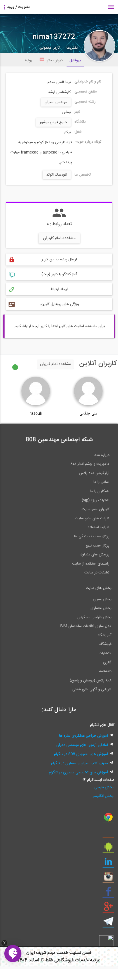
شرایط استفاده (98, 527)
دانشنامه (105, 671)
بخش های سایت (98, 588)
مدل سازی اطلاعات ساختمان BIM (85, 626)
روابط (28, 60)
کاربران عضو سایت (95, 509)
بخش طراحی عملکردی (94, 617)
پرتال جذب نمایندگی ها (91, 536)
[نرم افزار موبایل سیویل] (108, 849)
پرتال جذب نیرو (97, 546)
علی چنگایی (88, 413)
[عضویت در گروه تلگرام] (108, 923)
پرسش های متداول (94, 554)
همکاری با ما (99, 491)
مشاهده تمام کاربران (59, 238)
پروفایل (75, 60)
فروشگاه (105, 644)
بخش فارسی (103, 787)
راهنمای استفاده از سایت (90, 564)
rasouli (36, 413)
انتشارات (105, 653)
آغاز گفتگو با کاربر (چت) (59, 274)
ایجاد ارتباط (59, 289)
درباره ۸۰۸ (101, 455)
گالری (107, 662)
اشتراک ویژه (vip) (95, 500)
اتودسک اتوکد (56, 175)
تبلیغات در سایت (96, 572)
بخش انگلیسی (102, 796)
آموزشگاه (104, 635)
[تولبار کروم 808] (108, 819)
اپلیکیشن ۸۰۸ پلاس (94, 473)
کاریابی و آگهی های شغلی (91, 689)
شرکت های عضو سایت (92, 518)
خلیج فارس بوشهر (53, 122)
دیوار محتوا (54, 60)
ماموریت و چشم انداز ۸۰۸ (90, 464)
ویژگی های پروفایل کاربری (59, 304)
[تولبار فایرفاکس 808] (108, 834)
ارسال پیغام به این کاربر (59, 259)
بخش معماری (101, 608)
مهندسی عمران (56, 102)
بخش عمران (102, 599)
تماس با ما (101, 482)
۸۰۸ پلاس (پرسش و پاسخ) (90, 680)
